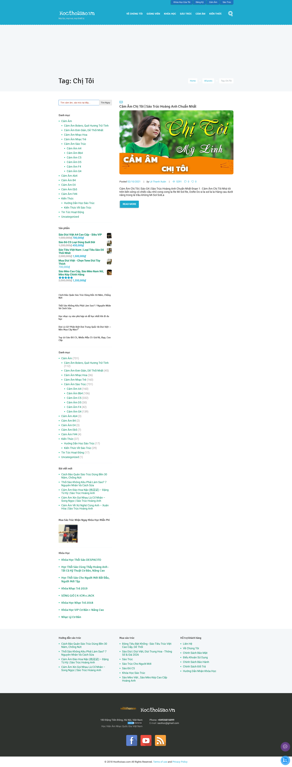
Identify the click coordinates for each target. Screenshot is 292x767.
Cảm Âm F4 (74, 166)
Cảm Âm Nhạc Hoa (75, 134)
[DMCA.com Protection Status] (135, 723)
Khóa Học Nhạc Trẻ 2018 (77, 603)
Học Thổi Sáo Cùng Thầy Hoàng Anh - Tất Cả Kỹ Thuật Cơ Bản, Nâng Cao (85, 568)
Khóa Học (170, 13)
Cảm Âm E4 (68, 184)
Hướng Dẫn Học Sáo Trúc (79, 203)
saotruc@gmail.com (168, 723)
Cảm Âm (213, 2)
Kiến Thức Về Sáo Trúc (77, 207)
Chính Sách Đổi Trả (194, 666)
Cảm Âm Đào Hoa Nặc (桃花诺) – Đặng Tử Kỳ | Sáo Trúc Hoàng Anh (85, 491)
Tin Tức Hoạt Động (72, 212)
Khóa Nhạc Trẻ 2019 (74, 588)
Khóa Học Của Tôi (182, 2)
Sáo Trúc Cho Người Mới (136, 663)
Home (193, 81)
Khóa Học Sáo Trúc (133, 672)
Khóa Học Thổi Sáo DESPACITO (81, 560)
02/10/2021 (134, 181)
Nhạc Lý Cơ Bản (71, 617)
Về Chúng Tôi (134, 13)
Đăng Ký (200, 2)
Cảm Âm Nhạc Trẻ (75, 139)
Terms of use (160, 761)
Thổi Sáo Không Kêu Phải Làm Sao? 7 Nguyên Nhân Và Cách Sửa (85, 307)
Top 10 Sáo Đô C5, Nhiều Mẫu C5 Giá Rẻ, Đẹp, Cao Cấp (85, 339)
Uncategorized (70, 216)
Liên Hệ (187, 643)
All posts (208, 81)
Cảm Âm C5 (74, 157)
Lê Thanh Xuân (158, 181)
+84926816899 (166, 719)
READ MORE (129, 204)
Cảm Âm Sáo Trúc (75, 143)
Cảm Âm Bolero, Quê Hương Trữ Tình (86, 125)
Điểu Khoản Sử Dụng (195, 657)
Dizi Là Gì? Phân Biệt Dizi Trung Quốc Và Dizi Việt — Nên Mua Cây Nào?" (85, 328)
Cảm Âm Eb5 (69, 189)
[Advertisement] (146, 47)
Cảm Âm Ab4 (69, 175)
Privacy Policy (180, 761)
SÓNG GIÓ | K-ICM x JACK (77, 595)
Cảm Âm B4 (68, 180)
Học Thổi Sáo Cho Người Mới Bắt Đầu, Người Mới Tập (85, 579)
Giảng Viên (153, 13)
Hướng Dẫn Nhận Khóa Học (199, 671)
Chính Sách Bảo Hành (196, 661)
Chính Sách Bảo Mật (195, 652)
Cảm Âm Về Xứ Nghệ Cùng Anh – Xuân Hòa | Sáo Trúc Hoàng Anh (85, 507)
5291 (179, 181)
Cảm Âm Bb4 (75, 152)
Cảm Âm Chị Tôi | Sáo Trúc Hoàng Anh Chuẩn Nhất (157, 106)
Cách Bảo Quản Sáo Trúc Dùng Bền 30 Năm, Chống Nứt (85, 296)
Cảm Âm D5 (74, 162)
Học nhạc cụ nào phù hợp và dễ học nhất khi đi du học (84, 318)
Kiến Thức (215, 13)
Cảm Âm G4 (74, 171)
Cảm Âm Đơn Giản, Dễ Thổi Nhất (83, 130)
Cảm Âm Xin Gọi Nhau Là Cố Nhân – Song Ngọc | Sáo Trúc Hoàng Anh (83, 499)
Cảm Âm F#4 (69, 193)
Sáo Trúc (227, 2)
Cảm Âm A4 (74, 148)
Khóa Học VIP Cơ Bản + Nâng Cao (82, 610)
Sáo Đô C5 (128, 668)
